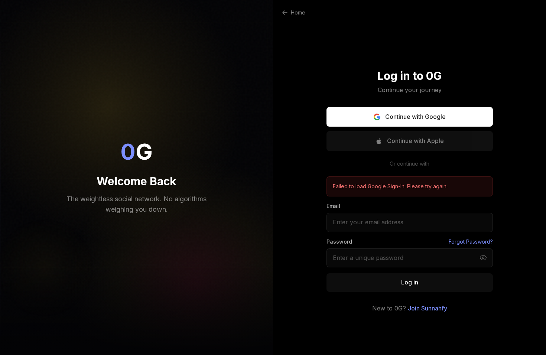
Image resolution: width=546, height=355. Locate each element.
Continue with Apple (415, 140)
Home (298, 12)
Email (333, 206)
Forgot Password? (471, 241)
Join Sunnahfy (427, 308)
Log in (409, 282)
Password (339, 241)
